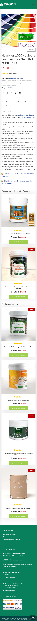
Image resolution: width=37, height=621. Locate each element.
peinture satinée (11, 85)
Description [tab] (6, 102)
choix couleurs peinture (14, 80)
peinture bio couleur (14, 83)
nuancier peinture (27, 80)
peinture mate (24, 83)
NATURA (11, 88)
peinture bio (4, 83)
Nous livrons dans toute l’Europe (14, 553)
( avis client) (13, 73)
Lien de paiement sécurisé (11, 539)
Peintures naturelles (16, 78)
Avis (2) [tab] (4, 106)
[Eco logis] (8, 4)
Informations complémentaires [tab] (23, 102)
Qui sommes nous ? (9, 534)
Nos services (7, 537)
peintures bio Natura (26, 115)
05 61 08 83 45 (10, 577)
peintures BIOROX (28, 118)
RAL (16, 145)
